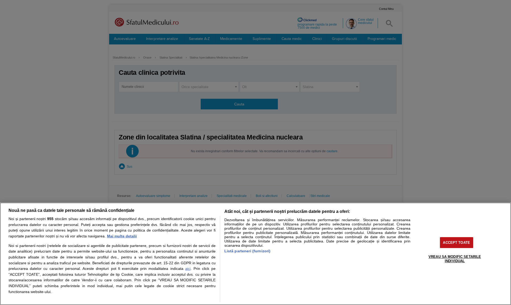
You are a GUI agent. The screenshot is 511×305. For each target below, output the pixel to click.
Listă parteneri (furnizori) (247, 251)
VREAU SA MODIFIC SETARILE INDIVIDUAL (454, 259)
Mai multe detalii (122, 236)
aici (188, 269)
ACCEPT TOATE (456, 243)
